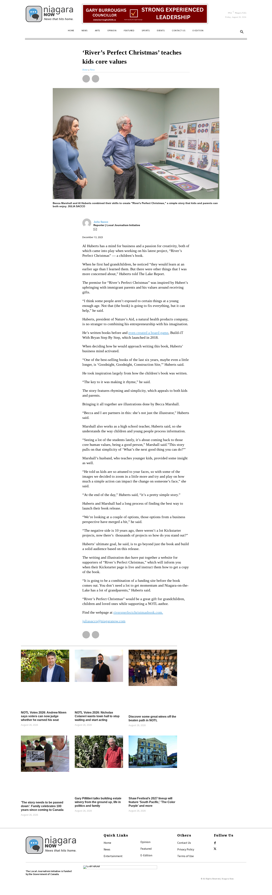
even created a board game (148, 333)
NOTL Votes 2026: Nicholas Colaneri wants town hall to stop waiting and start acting (97, 716)
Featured (146, 848)
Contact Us (184, 842)
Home (107, 842)
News (107, 849)
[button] (241, 32)
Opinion (145, 842)
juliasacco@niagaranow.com (103, 621)
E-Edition (146, 855)
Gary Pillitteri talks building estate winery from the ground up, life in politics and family (98, 802)
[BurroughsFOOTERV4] (145, 14)
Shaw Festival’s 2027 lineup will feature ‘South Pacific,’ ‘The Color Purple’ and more (152, 802)
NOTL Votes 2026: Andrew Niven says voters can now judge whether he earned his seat (43, 716)
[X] (215, 849)
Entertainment (113, 856)
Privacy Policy (185, 849)
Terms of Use (185, 856)
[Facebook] (215, 843)
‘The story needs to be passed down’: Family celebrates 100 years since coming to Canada (42, 806)
